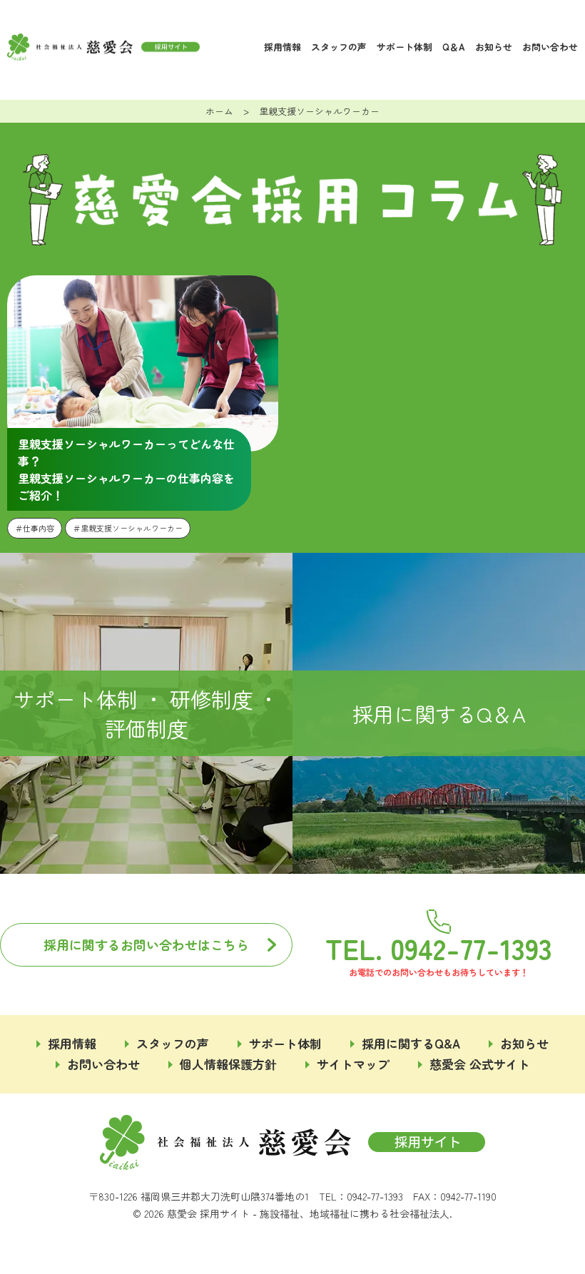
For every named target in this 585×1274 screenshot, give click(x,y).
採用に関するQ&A (411, 1043)
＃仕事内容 (34, 528)
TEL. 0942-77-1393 (438, 946)
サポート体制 (404, 46)
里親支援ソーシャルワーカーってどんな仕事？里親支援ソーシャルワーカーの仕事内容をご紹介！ (126, 469)
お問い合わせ (550, 46)
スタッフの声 (339, 46)
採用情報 (282, 46)
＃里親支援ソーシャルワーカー (128, 528)
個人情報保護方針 (228, 1064)
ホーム (219, 111)
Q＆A (453, 46)
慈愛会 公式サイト (479, 1064)
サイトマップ (353, 1064)
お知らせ (493, 46)
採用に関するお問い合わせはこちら (146, 944)
